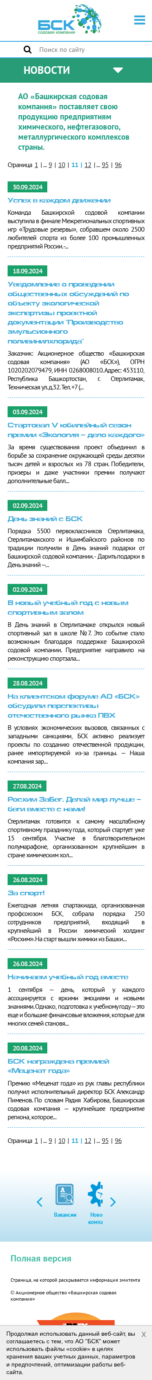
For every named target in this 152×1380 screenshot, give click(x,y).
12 (87, 164)
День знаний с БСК (45, 519)
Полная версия (41, 1258)
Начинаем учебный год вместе (68, 978)
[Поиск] (27, 49)
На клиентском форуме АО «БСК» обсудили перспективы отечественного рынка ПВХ (73, 706)
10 (61, 164)
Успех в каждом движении (59, 201)
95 (105, 164)
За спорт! (26, 894)
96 (118, 164)
